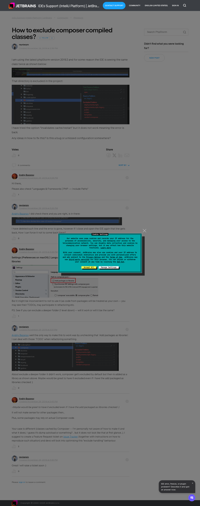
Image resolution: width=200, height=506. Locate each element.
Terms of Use (116, 257)
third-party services (79, 259)
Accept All (89, 267)
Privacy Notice (93, 257)
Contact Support (114, 6)
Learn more (106, 248)
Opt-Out (120, 262)
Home (22, 5)
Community (134, 6)
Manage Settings (108, 267)
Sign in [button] (175, 6)
